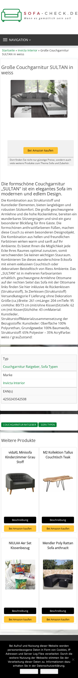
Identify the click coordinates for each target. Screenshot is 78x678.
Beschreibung (20, 520)
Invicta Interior (27, 50)
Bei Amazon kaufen (40, 150)
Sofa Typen (47, 424)
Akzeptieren (29, 671)
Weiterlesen (49, 671)
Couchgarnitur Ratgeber (19, 424)
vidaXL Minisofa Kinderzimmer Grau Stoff (20, 457)
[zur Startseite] (39, 15)
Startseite (8, 50)
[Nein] (73, 659)
